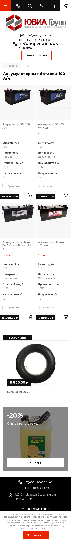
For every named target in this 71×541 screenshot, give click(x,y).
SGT (4, 133)
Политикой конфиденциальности (45, 522)
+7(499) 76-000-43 (38, 44)
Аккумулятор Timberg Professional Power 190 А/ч (16, 246)
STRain (42, 255)
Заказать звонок (37, 55)
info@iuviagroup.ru (38, 35)
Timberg (7, 255)
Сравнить (13, 186)
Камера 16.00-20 (18, 392)
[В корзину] (30, 195)
